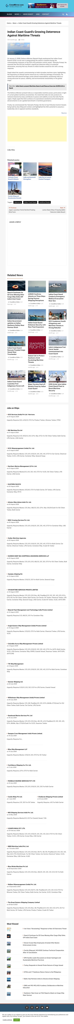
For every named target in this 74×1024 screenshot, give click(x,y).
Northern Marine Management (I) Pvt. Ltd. (22, 466)
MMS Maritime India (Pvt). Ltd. (18, 846)
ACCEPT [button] (16, 1020)
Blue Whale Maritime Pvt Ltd (18, 866)
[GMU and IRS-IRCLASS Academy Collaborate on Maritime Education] (11, 985)
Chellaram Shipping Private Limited (50, 797)
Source (64, 113)
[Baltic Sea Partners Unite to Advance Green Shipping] (11, 979)
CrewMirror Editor (15, 302)
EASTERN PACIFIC (14, 484)
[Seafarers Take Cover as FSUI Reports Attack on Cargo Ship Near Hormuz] (11, 993)
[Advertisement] (37, 128)
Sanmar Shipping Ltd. (15, 682)
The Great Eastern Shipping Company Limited (24, 902)
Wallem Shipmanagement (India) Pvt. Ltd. (22, 884)
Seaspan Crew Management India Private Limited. (25, 733)
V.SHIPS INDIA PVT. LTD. (16, 828)
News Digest (28, 14)
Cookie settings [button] (7, 1020)
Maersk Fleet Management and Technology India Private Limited (30, 610)
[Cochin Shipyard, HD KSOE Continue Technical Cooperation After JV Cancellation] (11, 950)
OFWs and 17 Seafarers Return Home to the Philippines (42, 972)
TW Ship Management (15, 664)
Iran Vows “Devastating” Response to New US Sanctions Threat (45, 928)
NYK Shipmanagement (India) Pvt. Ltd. (21, 448)
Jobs (38, 14)
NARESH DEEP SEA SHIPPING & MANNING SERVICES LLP (28, 556)
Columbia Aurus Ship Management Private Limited (25, 644)
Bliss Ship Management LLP (17, 749)
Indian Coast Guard (30, 202)
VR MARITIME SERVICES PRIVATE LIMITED (23, 590)
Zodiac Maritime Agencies (17, 538)
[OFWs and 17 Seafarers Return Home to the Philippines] (11, 972)
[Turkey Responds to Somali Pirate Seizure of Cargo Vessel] (11, 965)
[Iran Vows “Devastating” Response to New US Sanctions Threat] (11, 928)
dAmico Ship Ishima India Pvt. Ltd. (19, 502)
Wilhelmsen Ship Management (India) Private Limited (26, 697)
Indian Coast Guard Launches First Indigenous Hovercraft (15, 384)
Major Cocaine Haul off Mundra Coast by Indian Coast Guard (37, 386)
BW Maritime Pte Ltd (15, 430)
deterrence (17, 202)
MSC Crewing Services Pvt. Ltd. (19, 520)
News (17, 14)
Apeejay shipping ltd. (15, 574)
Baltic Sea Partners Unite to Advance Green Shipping (42, 979)
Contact (45, 14)
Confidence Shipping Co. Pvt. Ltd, (19, 765)
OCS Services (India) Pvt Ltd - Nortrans (21, 414)
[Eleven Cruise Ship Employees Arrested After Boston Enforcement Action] (11, 943)
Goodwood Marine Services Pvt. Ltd (20, 715)
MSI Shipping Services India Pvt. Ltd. (20, 812)
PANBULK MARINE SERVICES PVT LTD (21, 781)
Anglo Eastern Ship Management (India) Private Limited (27, 626)
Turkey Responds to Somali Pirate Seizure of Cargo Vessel (43, 965)
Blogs (9, 14)
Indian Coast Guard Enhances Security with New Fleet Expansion (37, 325)
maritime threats (44, 202)
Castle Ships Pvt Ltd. (15, 797)
